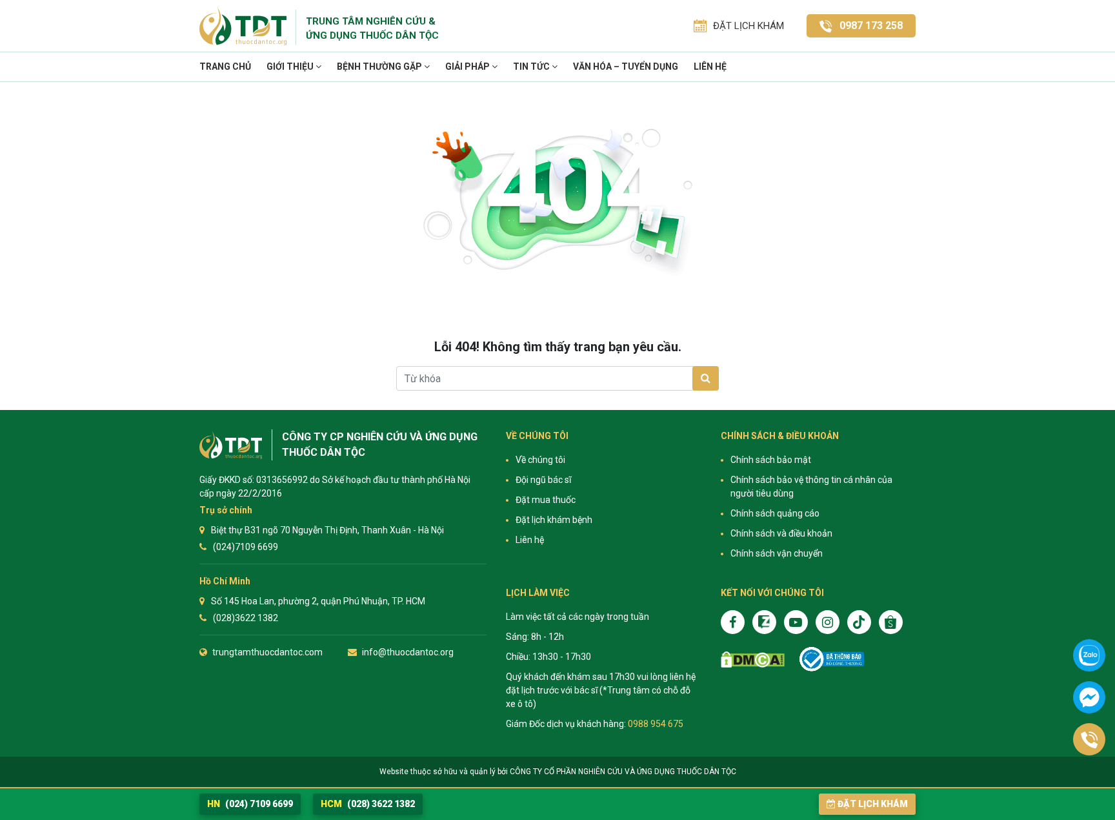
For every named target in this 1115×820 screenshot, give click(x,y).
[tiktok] (859, 622)
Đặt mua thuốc (546, 500)
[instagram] (827, 622)
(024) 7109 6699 (250, 804)
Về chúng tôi (540, 460)
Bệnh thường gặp (380, 66)
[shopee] (891, 622)
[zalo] (764, 622)
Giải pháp (468, 66)
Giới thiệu (291, 66)
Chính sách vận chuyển (776, 553)
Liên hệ (710, 66)
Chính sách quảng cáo (774, 513)
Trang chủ (225, 66)
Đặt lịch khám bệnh (554, 520)
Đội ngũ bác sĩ (543, 480)
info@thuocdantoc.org (408, 652)
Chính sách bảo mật (770, 460)
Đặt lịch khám (873, 804)
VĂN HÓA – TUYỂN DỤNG (625, 66)
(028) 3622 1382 (368, 804)
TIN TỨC (532, 66)
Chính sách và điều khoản (781, 533)
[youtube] (796, 622)
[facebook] (733, 622)
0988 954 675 (655, 724)
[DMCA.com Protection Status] (753, 659)
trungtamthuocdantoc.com (267, 652)
